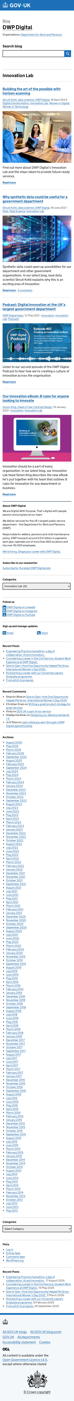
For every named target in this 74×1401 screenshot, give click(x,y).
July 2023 (12, 807)
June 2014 (12, 1178)
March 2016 (13, 1112)
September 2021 (16, 884)
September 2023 (16, 800)
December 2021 (15, 873)
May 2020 (12, 942)
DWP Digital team (13, 315)
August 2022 (14, 844)
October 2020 (14, 923)
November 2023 (16, 793)
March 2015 (13, 1148)
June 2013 (12, 1207)
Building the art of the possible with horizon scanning (32, 91)
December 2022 (16, 833)
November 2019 (15, 956)
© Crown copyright (37, 1392)
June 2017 (12, 1061)
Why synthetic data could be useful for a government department (35, 199)
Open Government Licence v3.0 (25, 1360)
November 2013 (15, 1196)
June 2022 (12, 851)
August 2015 (13, 1138)
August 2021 (13, 887)
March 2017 (13, 1069)
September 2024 (16, 767)
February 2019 (14, 989)
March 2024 (13, 778)
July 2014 (11, 1174)
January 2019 (14, 992)
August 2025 (14, 760)
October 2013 (14, 1199)
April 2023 (12, 818)
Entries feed (13, 1253)
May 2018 (12, 1022)
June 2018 (12, 1018)
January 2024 (14, 785)
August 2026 (14, 742)
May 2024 (12, 775)
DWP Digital (17, 27)
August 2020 (14, 931)
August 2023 (14, 804)
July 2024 (12, 771)
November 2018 (15, 1000)
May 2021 (12, 898)
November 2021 (15, 876)
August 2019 (13, 967)
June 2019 (12, 974)
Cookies (44, 1342)
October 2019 (14, 960)
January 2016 (14, 1119)
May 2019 (12, 978)
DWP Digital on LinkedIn (21, 607)
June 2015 (12, 1145)
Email (10, 633)
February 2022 (15, 865)
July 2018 (11, 1014)
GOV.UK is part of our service (34, 711)
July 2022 (12, 847)
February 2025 (15, 764)
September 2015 (16, 1134)
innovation (47, 315)
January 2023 (14, 829)
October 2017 (14, 1047)
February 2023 (15, 825)
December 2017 (15, 1040)
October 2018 (14, 1003)
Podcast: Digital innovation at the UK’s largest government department (34, 306)
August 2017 (13, 1054)
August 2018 (13, 1011)
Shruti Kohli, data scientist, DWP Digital (26, 99)
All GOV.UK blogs (15, 1332)
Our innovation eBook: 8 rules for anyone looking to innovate (36, 398)
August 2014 (13, 1170)
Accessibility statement (19, 1342)
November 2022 (16, 836)
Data (5, 211)
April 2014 (12, 1185)
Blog (6, 21)
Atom (44, 633)
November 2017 (15, 1043)
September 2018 (16, 1007)
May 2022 (12, 854)
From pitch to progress (19, 680)
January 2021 (14, 913)
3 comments (25, 290)
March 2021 (13, 905)
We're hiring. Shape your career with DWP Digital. (32, 551)
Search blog (12, 46)
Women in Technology (15, 106)
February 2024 (15, 782)
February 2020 (15, 949)
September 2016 (16, 1090)
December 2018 (15, 996)
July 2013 (11, 1203)
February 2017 (14, 1072)
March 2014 (13, 1188)
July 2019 (11, 971)
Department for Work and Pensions (41, 34)
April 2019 (12, 982)
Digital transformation (16, 103)
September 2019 (16, 963)
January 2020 (14, 953)
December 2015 (15, 1123)
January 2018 (14, 1036)
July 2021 (11, 891)
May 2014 (12, 1181)
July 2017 (11, 1058)
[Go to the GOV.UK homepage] (16, 5)
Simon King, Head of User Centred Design (27, 407)
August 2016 (13, 1094)
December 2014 (15, 1159)
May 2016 (12, 1105)
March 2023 (13, 822)
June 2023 (12, 811)
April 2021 (12, 902)
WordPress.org (15, 1260)
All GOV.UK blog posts (45, 1332)
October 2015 (14, 1130)
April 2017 (12, 1065)
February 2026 (15, 753)
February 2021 (14, 909)
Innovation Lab (39, 103)
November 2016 (15, 1083)
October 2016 (14, 1087)
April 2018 (12, 1025)
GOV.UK (8, 1337)
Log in (9, 1249)
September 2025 (16, 757)
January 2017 (14, 1076)
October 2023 (14, 797)
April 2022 (12, 858)
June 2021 (12, 894)
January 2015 (14, 1156)
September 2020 (16, 927)
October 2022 (14, 840)
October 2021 (14, 880)
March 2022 (13, 862)
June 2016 (12, 1101)
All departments (28, 1337)
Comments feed (15, 1256)
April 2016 (12, 1109)
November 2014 (15, 1163)
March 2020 (13, 945)
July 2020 (12, 934)
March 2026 (13, 749)
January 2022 (14, 869)
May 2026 (12, 746)
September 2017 (16, 1051)
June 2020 (12, 938)
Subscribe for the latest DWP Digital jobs (27, 568)
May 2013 (12, 1210)
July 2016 (11, 1098)
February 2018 (14, 1032)
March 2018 (13, 1029)
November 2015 (15, 1127)
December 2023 (16, 789)
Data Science (17, 211)
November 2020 (16, 920)
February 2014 (14, 1192)
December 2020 (16, 916)
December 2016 (15, 1079)
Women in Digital (59, 103)
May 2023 (12, 815)
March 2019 (13, 985)
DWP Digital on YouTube (21, 614)
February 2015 (14, 1152)
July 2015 (11, 1141)
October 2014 (14, 1167)
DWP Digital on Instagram (22, 611)
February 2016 (14, 1116)
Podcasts (13, 319)
